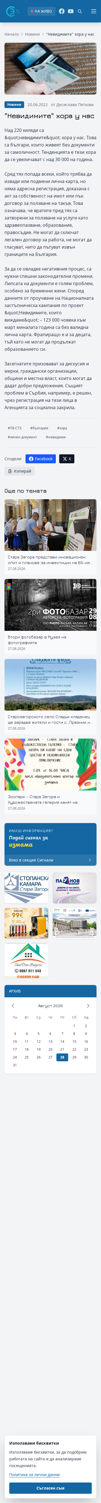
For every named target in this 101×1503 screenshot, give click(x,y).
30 (86, 1057)
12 (39, 1041)
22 (74, 1049)
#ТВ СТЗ (14, 428)
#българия (39, 428)
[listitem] (41, 11)
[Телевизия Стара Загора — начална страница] (12, 11)
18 (27, 1049)
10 (15, 1041)
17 (15, 1049)
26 (39, 1057)
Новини (32, 34)
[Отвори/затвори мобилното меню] (93, 11)
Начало (11, 34)
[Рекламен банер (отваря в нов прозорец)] (26, 887)
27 (50, 1057)
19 (39, 1049)
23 (86, 1049)
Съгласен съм (50, 1488)
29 (74, 1057)
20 (50, 1049)
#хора (62, 428)
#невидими (56, 437)
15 (74, 1041)
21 (62, 1049)
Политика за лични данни (34, 1474)
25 (27, 1057)
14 (62, 1041)
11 (27, 1041)
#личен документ (22, 437)
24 (15, 1057)
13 (50, 1041)
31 (15, 1065)
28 (62, 1057)
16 (86, 1041)
